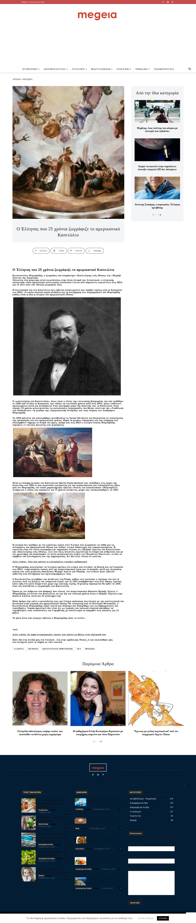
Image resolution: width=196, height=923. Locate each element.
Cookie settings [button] (145, 918)
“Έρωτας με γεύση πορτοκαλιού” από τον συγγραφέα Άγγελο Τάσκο (156, 732)
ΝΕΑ (79, 649)
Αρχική (16, 79)
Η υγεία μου (78, 69)
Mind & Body (43, 824)
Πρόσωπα (28, 79)
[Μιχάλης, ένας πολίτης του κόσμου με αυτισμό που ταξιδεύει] (157, 111)
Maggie (53, 810)
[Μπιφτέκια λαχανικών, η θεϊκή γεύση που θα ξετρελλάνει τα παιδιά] (80, 820)
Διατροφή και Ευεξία (54, 69)
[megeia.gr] (98, 14)
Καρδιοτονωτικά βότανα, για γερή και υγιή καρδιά (53, 853)
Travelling (141, 69)
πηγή (15, 629)
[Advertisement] (98, 44)
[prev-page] (154, 215)
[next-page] (159, 215)
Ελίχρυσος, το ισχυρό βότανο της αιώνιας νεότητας (103, 880)
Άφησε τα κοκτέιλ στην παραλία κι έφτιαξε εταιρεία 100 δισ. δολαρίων (157, 168)
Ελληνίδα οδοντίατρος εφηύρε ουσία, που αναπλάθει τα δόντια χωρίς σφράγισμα (40, 732)
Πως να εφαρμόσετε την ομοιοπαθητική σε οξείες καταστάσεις (50, 803)
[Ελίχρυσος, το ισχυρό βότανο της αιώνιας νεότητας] (80, 881)
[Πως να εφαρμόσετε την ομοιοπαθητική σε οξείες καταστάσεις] (28, 805)
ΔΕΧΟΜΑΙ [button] (163, 918)
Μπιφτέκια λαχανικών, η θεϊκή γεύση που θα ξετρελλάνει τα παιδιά (104, 820)
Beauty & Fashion (100, 69)
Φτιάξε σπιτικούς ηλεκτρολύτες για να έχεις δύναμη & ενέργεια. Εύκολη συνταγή (104, 861)
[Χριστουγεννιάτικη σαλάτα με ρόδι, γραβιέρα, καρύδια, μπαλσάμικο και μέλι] (80, 840)
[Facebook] (163, 2)
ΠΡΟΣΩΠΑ (90, 649)
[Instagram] (168, 2)
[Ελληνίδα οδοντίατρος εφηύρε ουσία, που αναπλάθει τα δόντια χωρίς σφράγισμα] (40, 698)
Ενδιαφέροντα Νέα (164, 69)
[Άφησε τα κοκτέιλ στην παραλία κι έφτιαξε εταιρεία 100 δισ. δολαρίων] (157, 149)
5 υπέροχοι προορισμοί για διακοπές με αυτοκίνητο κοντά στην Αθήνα (104, 801)
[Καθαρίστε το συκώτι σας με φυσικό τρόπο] (28, 823)
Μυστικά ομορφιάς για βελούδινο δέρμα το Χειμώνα (53, 870)
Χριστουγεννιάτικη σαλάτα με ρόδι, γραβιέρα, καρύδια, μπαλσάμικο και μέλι (104, 841)
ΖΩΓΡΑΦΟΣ (33, 649)
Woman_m (84, 639)
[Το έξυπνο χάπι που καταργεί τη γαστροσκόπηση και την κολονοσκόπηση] (28, 840)
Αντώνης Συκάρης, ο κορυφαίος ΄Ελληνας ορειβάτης (157, 206)
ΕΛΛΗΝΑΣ (19, 649)
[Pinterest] (172, 2)
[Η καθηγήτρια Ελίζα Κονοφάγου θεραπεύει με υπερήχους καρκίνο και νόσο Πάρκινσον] (98, 698)
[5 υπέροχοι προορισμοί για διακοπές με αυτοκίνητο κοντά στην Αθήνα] (80, 802)
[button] (189, 69)
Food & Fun (123, 69)
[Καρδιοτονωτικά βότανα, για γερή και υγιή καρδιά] (28, 857)
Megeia (96, 869)
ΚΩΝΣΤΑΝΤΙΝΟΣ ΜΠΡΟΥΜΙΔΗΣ (57, 649)
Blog (77, 828)
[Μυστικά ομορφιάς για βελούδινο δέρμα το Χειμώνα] (28, 874)
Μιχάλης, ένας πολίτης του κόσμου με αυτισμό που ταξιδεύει (157, 129)
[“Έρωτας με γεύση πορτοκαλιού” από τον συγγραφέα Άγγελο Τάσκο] (156, 698)
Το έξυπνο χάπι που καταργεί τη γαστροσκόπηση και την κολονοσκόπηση (52, 837)
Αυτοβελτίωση (29, 69)
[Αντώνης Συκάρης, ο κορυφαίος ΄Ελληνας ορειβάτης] (157, 188)
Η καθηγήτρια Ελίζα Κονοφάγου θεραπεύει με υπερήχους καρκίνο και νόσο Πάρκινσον (98, 732)
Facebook (50, 639)
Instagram (22, 642)
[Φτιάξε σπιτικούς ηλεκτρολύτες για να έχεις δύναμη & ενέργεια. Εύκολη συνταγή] (80, 861)
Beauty (41, 876)
